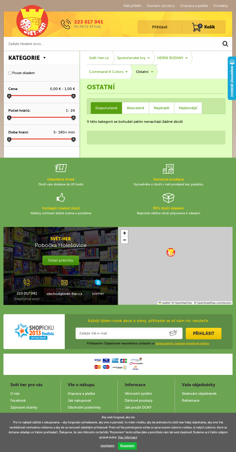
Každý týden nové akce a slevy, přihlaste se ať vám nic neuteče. (148, 320)
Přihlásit (159, 27)
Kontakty (220, 5)
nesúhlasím (107, 445)
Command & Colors (106, 71)
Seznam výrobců (161, 5)
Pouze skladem (23, 73)
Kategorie (24, 57)
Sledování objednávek (199, 394)
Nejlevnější (188, 108)
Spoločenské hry (131, 58)
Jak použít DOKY (138, 407)
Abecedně (135, 108)
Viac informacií (127, 437)
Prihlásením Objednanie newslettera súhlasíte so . (148, 343)
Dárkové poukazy (139, 400)
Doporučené (106, 108)
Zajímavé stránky (24, 407)
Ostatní (142, 71)
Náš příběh (132, 5)
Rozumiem (127, 445)
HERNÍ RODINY (170, 58)
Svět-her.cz (99, 58)
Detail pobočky (60, 260)
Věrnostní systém (138, 394)
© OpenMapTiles (182, 302)
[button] (170, 252)
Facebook (18, 400)
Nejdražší (161, 108)
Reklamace (190, 400)
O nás (15, 394)
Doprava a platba (194, 5)
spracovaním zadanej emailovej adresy (182, 343)
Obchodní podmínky (84, 407)
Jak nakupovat (79, 400)
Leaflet (165, 302)
